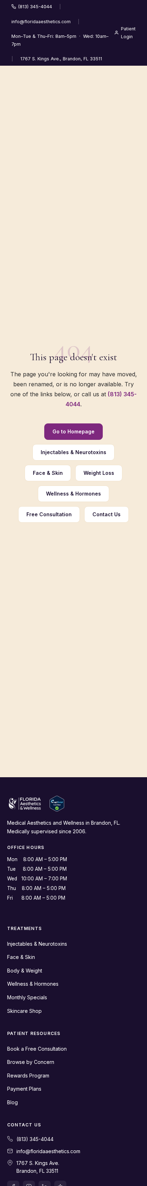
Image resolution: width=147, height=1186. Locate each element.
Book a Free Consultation (37, 1049)
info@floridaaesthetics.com (41, 21)
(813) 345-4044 (35, 6)
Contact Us (106, 514)
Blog (12, 1102)
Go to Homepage (73, 431)
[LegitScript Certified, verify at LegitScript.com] (57, 803)
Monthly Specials (27, 997)
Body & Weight (24, 971)
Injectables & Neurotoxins (73, 452)
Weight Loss (98, 473)
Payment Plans (24, 1089)
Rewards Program (28, 1075)
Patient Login (128, 32)
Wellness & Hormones (73, 494)
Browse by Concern (30, 1062)
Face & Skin (48, 473)
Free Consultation (49, 514)
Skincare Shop (24, 1011)
